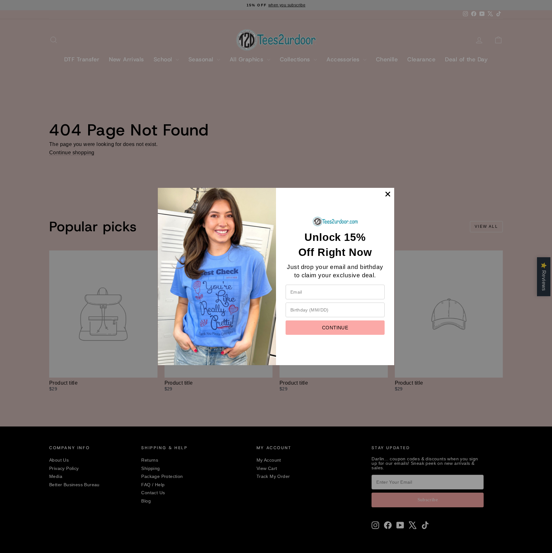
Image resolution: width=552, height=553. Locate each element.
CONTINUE (335, 327)
